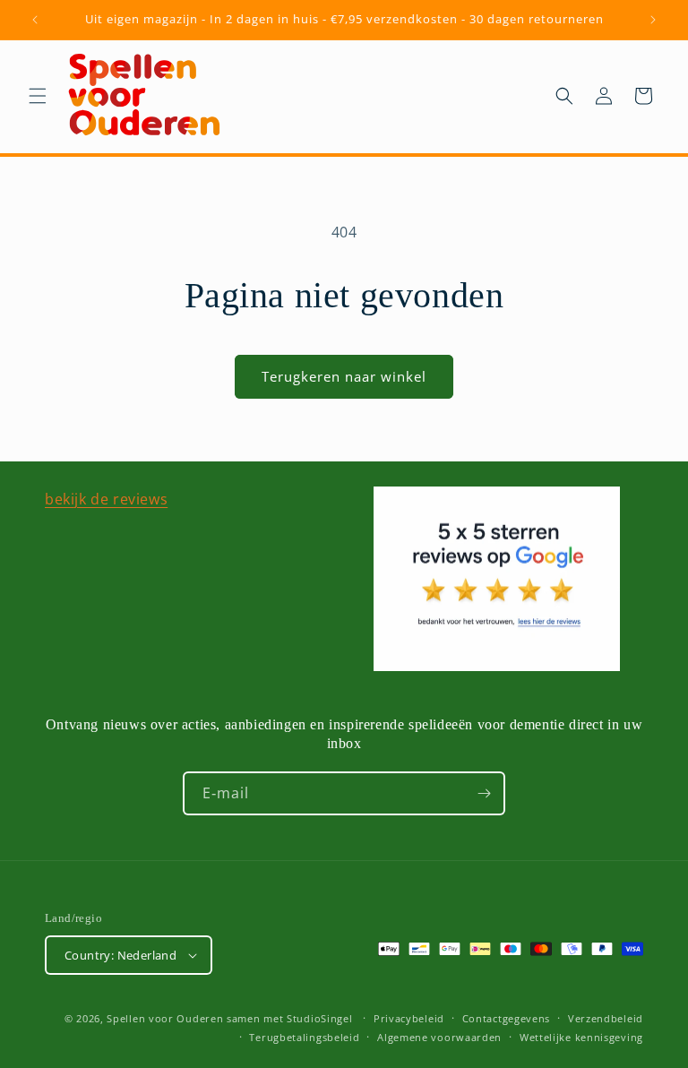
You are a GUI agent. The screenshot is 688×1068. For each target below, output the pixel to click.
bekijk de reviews (106, 499)
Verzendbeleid (605, 1018)
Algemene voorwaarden (439, 1037)
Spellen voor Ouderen (165, 1018)
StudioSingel (319, 1018)
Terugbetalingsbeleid (304, 1037)
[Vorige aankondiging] (35, 19)
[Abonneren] (483, 793)
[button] (37, 96)
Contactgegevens (506, 1018)
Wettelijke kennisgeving (581, 1037)
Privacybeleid (409, 1018)
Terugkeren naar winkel (344, 376)
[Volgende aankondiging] (653, 19)
